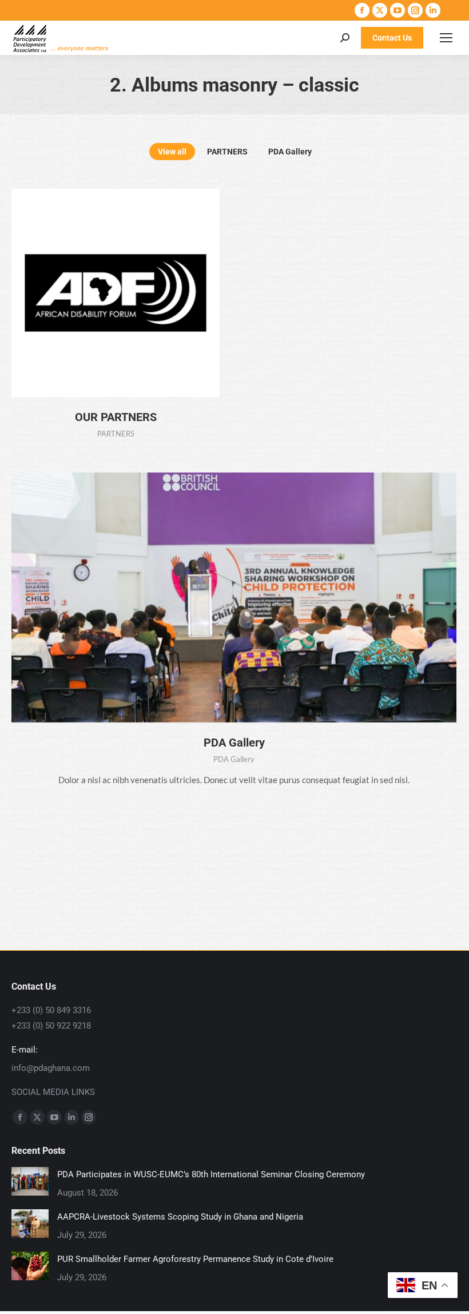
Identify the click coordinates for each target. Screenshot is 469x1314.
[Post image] (30, 1181)
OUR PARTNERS (116, 417)
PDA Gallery (290, 151)
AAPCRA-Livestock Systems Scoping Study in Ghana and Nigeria (180, 1217)
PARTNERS (227, 151)
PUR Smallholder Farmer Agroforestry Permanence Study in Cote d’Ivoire (195, 1259)
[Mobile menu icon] (446, 37)
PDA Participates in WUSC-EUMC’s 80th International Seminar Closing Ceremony (211, 1174)
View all (172, 151)
